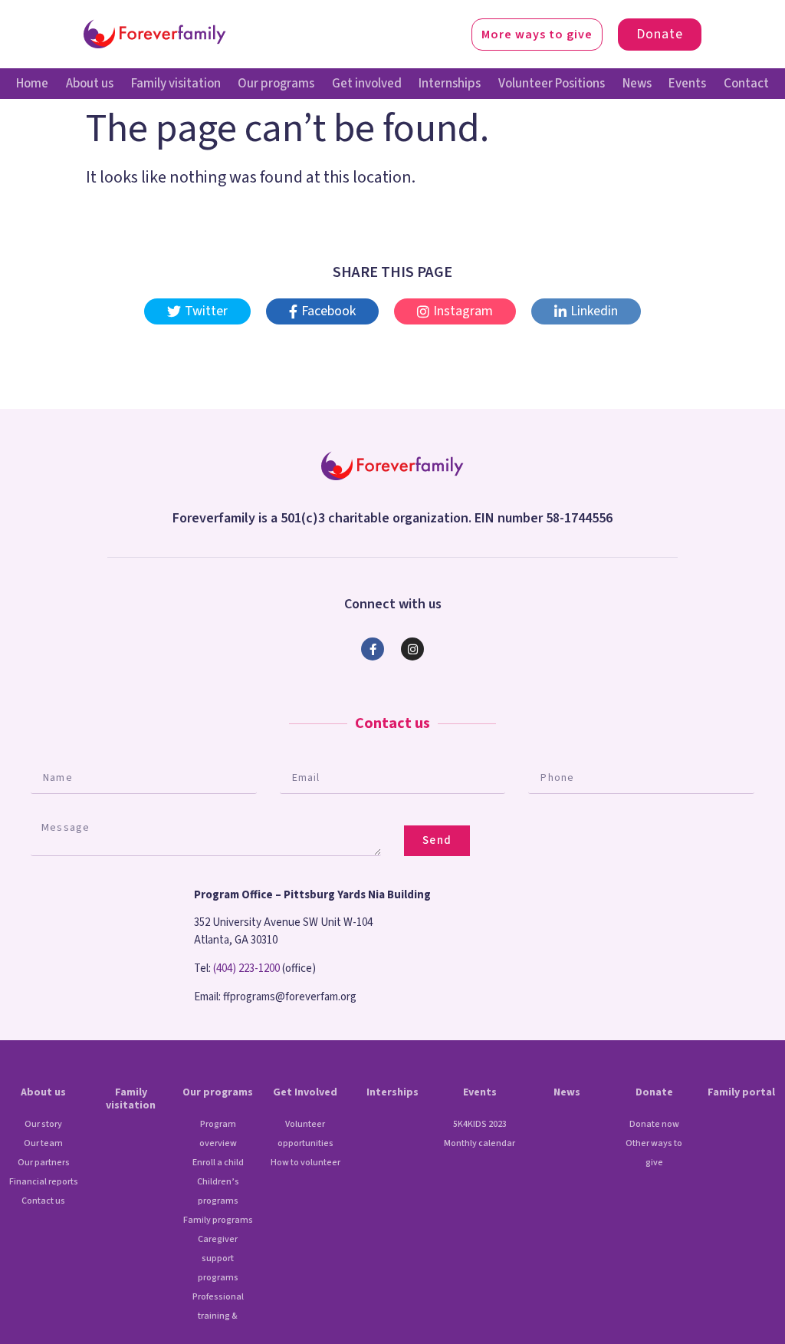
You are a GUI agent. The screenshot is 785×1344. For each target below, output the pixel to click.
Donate (654, 1092)
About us (89, 83)
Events (687, 83)
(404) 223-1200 (246, 968)
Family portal (741, 1092)
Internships (450, 83)
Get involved (367, 83)
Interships (392, 1092)
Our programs (276, 83)
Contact (746, 83)
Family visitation (176, 83)
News (637, 83)
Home (32, 83)
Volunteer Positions (551, 83)
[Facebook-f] (372, 648)
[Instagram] (412, 648)
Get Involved (305, 1092)
